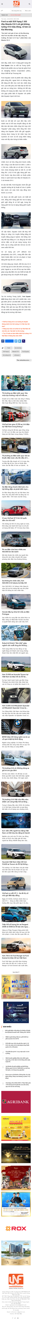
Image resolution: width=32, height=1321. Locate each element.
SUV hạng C (6, 351)
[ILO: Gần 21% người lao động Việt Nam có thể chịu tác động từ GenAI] (16, 820)
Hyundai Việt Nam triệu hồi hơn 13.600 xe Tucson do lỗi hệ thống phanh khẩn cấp (14, 863)
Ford (8, 348)
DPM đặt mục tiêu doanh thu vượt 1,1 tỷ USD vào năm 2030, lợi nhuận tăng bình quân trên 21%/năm (17, 1045)
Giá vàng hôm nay (17, 10)
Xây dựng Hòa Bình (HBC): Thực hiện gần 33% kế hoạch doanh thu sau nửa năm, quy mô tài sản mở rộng (18, 1084)
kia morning (18, 348)
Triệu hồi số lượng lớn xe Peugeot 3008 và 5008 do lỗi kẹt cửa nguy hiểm (15, 925)
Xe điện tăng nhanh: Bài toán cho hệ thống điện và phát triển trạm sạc (15, 488)
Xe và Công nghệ (15, 15)
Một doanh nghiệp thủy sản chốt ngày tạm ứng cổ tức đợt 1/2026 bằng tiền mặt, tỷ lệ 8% (18, 1059)
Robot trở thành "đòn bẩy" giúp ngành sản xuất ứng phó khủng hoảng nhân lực (14, 644)
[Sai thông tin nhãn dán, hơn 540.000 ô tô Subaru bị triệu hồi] (16, 570)
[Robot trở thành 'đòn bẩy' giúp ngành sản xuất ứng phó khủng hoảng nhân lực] (16, 633)
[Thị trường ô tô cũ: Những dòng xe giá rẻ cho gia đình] (16, 758)
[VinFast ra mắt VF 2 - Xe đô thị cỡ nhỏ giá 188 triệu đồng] (16, 883)
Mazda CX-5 (15, 351)
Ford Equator (25, 351)
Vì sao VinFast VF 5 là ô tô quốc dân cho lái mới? (14, 519)
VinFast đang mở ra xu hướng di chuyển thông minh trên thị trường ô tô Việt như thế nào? (16, 324)
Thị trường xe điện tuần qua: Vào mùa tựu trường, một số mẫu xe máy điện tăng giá (15, 394)
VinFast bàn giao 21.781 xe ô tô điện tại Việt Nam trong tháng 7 (16, 425)
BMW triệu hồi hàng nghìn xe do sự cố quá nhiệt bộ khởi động (16, 738)
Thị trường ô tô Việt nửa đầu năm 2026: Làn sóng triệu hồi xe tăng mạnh (15, 800)
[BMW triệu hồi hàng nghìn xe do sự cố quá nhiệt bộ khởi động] (16, 726)
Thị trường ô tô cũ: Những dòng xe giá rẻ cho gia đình (15, 769)
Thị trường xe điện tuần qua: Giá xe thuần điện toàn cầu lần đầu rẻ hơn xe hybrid (16, 457)
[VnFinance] (16, 4)
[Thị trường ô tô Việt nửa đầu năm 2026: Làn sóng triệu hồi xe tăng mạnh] (16, 789)
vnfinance (16, 355)
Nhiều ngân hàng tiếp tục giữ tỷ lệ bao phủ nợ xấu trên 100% (16, 1037)
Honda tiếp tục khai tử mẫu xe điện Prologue (15, 613)
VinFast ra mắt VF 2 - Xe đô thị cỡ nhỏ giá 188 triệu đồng (15, 894)
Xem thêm (15, 972)
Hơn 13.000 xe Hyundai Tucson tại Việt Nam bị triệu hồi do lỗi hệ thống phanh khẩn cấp (15, 675)
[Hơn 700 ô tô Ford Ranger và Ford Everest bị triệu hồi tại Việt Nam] (16, 945)
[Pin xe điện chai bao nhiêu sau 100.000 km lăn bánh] (16, 539)
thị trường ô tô (7, 355)
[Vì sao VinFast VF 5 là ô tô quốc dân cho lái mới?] (16, 508)
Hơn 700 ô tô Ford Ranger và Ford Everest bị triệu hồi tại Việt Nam (15, 957)
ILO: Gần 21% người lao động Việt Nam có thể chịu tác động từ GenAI (16, 832)
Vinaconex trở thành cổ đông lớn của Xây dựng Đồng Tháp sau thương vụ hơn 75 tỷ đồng (17, 1076)
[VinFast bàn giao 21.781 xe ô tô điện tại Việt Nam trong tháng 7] (16, 414)
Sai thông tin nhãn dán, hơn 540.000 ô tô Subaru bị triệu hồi (14, 582)
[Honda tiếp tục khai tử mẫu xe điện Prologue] (16, 601)
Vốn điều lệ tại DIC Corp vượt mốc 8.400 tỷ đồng (17, 1052)
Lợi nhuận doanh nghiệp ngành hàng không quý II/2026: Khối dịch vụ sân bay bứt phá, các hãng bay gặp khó (18, 1068)
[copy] (23, 341)
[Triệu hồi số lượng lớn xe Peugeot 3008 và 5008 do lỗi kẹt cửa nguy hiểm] (16, 914)
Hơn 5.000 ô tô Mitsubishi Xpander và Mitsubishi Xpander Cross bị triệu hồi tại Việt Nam (15, 707)
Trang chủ (4, 15)
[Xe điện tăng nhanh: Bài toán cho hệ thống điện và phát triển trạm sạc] (16, 476)
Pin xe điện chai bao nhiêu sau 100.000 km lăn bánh (14, 550)
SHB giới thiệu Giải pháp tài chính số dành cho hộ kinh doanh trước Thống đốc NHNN (17, 1031)
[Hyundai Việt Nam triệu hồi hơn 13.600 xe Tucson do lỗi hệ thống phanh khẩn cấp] (16, 851)
